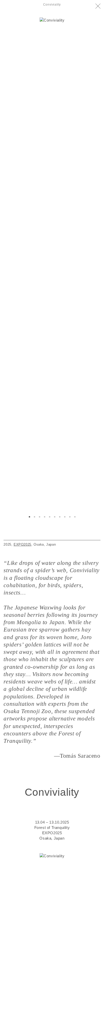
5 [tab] (49, 517)
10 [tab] (74, 517)
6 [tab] (54, 517)
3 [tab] (39, 517)
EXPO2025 (22, 544)
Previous (28, 221)
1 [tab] (29, 517)
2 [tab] (34, 517)
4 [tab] (44, 517)
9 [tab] (69, 517)
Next (76, 221)
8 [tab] (64, 517)
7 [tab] (59, 517)
